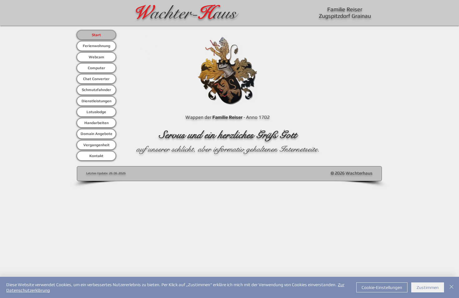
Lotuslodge (96, 112)
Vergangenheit (96, 145)
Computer (96, 68)
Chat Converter (96, 79)
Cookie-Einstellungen (382, 287)
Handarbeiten (96, 123)
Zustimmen (428, 287)
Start (96, 35)
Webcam (96, 57)
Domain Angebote (96, 134)
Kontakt (96, 156)
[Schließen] (451, 287)
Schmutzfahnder (96, 90)
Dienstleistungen (96, 101)
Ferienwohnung (96, 46)
